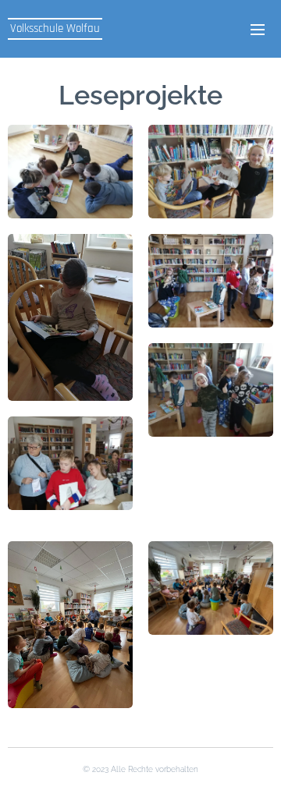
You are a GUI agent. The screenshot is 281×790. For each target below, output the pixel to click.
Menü (257, 28)
